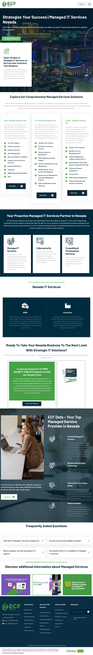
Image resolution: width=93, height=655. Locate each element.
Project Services (28, 620)
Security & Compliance (46, 619)
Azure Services (59, 610)
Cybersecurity (43, 248)
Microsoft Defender (45, 629)
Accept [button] (80, 651)
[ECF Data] (9, 4)
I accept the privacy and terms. (80, 618)
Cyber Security (59, 620)
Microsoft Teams (44, 616)
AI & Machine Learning (61, 613)
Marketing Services (29, 616)
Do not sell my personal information (13, 653)
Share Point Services (45, 632)
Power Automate (29, 630)
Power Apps (27, 627)
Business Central (28, 623)
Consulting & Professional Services (72, 251)
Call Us (81, 4)
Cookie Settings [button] (71, 651)
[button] (11, 39)
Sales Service (28, 613)
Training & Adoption (45, 612)
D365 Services (28, 610)
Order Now (12, 186)
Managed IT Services (13, 249)
